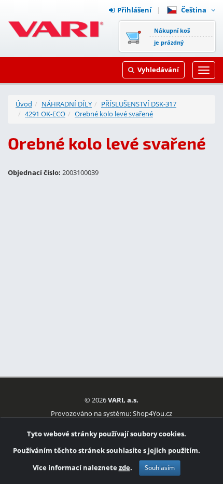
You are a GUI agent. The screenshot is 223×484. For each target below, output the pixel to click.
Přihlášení (134, 10)
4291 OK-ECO (45, 113)
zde (124, 467)
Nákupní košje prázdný (172, 36)
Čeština (195, 10)
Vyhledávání (158, 69)
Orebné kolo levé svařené (114, 113)
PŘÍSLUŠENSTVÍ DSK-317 (138, 104)
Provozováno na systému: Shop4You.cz (111, 413)
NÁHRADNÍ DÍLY (66, 104)
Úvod (24, 104)
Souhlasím (160, 467)
